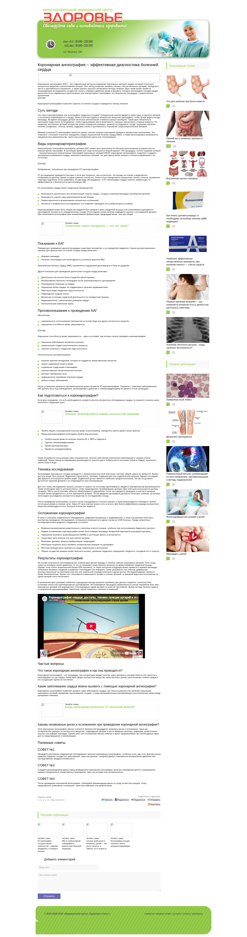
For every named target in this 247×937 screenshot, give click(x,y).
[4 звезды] (46, 800)
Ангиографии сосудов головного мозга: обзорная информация (120, 843)
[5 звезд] (48, 800)
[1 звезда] (39, 800)
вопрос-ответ (164, 914)
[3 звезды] (44, 800)
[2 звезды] (41, 800)
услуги (177, 914)
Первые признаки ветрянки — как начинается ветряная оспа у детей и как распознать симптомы (187, 304)
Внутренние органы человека (182, 178)
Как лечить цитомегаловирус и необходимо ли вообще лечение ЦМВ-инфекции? (186, 218)
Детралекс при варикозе (179, 437)
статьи (186, 914)
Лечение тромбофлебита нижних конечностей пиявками (102, 413)
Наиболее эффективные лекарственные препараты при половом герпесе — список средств (185, 261)
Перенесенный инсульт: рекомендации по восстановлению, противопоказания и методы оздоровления (187, 477)
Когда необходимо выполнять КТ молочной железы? (100, 707)
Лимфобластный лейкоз (179, 399)
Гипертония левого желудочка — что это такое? (97, 225)
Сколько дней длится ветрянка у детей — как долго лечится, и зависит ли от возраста (96, 845)
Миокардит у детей (176, 554)
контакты (197, 914)
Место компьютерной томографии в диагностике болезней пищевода (71, 845)
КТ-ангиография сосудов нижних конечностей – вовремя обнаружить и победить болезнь (48, 846)
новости (149, 914)
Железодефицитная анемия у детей (185, 517)
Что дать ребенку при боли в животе (185, 101)
